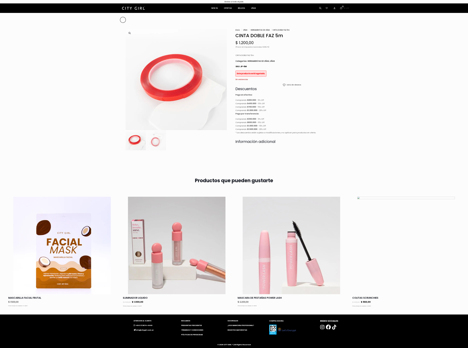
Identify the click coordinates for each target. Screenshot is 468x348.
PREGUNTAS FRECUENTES (191, 325)
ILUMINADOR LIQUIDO (135, 298)
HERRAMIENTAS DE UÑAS (260, 30)
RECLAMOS (185, 321)
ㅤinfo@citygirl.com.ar (145, 330)
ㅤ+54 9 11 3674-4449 (144, 325)
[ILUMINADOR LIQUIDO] (177, 245)
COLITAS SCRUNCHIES (365, 298)
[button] (129, 33)
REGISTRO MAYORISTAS (237, 330)
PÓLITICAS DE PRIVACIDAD (192, 335)
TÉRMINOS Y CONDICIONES (192, 330)
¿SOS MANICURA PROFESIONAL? (241, 325)
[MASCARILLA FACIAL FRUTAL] (62, 245)
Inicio (237, 30)
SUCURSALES (233, 321)
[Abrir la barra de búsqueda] (320, 8)
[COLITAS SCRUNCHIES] (406, 245)
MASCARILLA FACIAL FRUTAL (24, 298)
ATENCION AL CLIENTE (142, 321)
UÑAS (245, 30)
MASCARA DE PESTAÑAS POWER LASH (260, 298)
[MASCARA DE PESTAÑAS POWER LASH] (291, 245)
